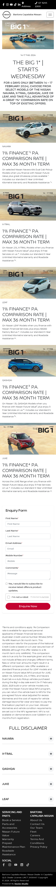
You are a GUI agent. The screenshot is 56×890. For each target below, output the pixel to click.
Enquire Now (28, 606)
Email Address (14, 543)
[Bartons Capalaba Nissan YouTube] (12, 4)
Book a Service (11, 820)
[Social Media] (16, 4)
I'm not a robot (20, 597)
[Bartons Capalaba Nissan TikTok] (28, 864)
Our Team (36, 828)
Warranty (8, 839)
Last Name (12, 530)
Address (26, 6)
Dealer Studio (21, 884)
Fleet (33, 831)
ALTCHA (45, 597)
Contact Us (37, 824)
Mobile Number (14, 555)
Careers (35, 835)
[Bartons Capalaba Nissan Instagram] (8, 4)
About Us (36, 820)
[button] (50, 15)
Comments (12, 568)
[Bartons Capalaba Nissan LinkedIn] (20, 4)
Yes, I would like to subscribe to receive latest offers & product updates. (25, 587)
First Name (12, 518)
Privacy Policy (38, 847)
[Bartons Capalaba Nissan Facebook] (4, 4)
